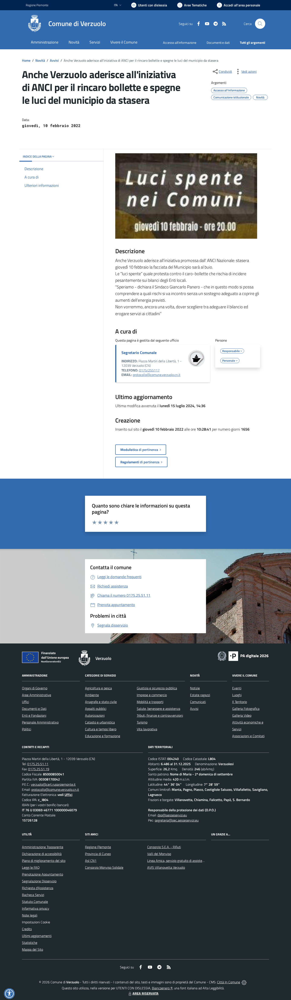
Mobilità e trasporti (150, 701)
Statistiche (29, 942)
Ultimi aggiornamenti (37, 935)
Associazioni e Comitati (248, 735)
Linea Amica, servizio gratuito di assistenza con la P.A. (185, 860)
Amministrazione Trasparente (42, 846)
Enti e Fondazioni (34, 715)
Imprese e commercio (152, 694)
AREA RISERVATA (145, 993)
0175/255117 (149, 370)
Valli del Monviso (159, 853)
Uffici (25, 701)
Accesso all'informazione (179, 42)
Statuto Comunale (35, 901)
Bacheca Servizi (33, 894)
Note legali (29, 915)
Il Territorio (239, 701)
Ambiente (92, 694)
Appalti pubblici (95, 708)
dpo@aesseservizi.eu (172, 815)
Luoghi (237, 694)
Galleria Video (241, 715)
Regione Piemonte (37, 5)
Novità (40, 60)
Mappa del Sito (32, 949)
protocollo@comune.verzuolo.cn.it (156, 374)
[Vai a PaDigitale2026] (243, 655)
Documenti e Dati (34, 708)
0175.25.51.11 (37, 763)
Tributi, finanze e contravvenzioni (160, 715)
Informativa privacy (35, 908)
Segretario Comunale (139, 352)
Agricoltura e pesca (98, 688)
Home (26, 60)
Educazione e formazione (102, 735)
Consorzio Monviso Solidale (104, 867)
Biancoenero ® (162, 988)
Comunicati (198, 701)
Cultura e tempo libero (100, 729)
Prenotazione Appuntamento (42, 874)
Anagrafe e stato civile (101, 701)
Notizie (195, 688)
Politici (26, 729)
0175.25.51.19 (38, 769)
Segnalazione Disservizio (39, 881)
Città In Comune (228, 982)
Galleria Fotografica (245, 708)
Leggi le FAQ (31, 867)
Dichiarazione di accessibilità (42, 853)
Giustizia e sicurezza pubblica (157, 688)
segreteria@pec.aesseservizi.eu (177, 820)
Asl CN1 (91, 860)
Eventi (236, 688)
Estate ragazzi (200, 694)
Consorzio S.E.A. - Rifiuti (164, 846)
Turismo (142, 722)
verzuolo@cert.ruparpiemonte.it (53, 784)
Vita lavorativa (147, 729)
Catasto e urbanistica (100, 722)
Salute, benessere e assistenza (158, 708)
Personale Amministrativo (40, 722)
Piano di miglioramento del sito (43, 860)
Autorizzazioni (95, 715)
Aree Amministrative (36, 694)
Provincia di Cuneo (98, 853)
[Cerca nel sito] (260, 24)
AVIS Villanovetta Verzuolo (166, 867)
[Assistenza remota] (244, 982)
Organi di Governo (34, 688)
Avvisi (54, 60)
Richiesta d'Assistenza (37, 887)
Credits (27, 928)
